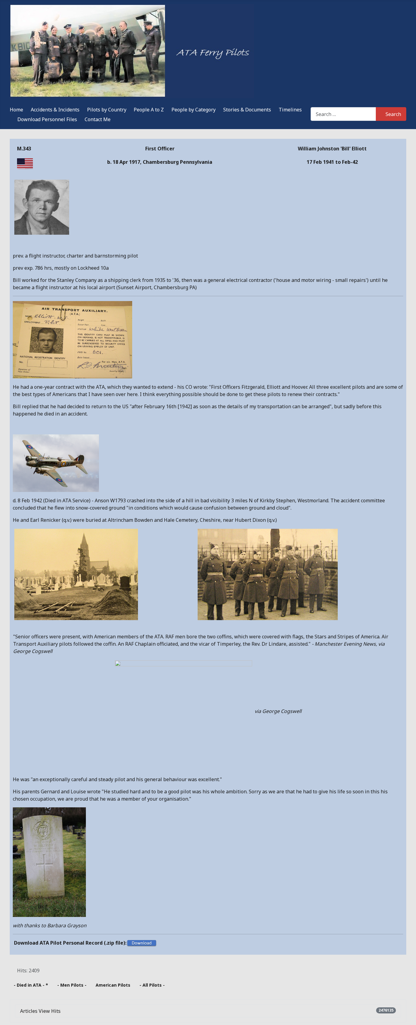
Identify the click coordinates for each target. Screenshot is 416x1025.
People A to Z (149, 109)
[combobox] (343, 114)
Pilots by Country (106, 109)
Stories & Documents (247, 109)
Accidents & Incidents (55, 109)
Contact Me (98, 119)
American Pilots (113, 985)
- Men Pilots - (71, 985)
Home (16, 109)
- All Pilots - (152, 985)
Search (393, 114)
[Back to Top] (405, 1013)
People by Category (193, 109)
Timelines (290, 109)
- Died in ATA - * (31, 985)
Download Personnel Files (47, 119)
